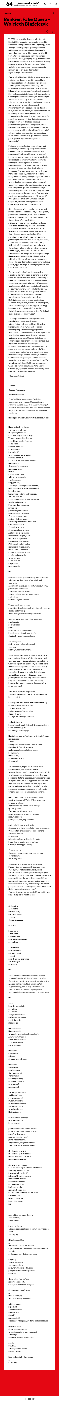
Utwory (7, 13)
